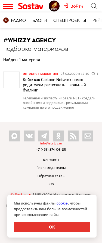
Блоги (39, 20)
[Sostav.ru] (32, 6)
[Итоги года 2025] (56, 6)
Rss (51, 184)
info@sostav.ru (51, 143)
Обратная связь (51, 176)
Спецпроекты (69, 20)
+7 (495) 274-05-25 (51, 149)
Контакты (51, 160)
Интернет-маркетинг (41, 73)
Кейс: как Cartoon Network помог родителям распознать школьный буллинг (54, 85)
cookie (62, 203)
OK (52, 227)
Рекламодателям (51, 168)
